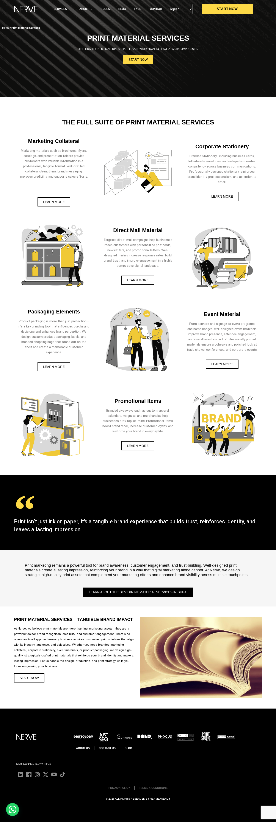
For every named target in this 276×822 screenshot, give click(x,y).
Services (60, 9)
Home (5, 27)
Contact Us (107, 748)
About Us (83, 748)
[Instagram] (37, 774)
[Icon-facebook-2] (29, 774)
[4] (185, 737)
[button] (12, 809)
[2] (226, 737)
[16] (144, 737)
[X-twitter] (45, 774)
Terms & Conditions (153, 787)
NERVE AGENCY (160, 798)
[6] (104, 737)
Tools (105, 9)
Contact (156, 9)
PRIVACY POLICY (119, 787)
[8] (124, 737)
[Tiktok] (62, 774)
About (84, 9)
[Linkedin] (20, 774)
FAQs (137, 9)
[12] (206, 737)
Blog (122, 9)
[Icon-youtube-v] (54, 774)
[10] (83, 737)
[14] (165, 737)
